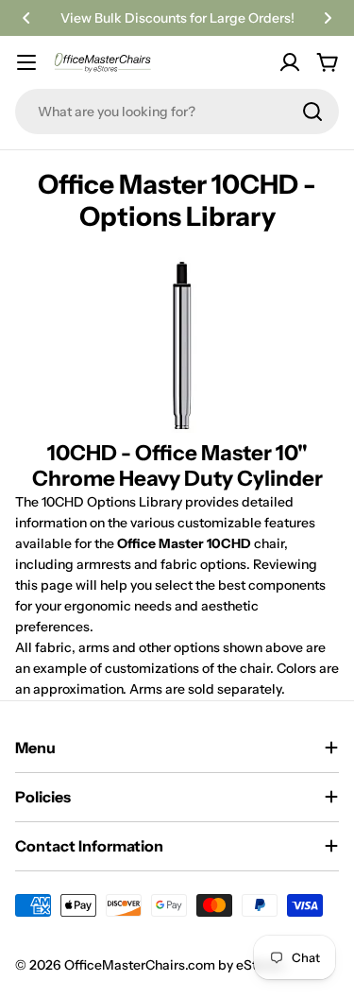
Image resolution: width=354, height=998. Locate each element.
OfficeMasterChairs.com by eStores (175, 964)
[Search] (312, 111)
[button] (26, 18)
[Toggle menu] (26, 62)
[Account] (289, 62)
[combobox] (177, 111)
